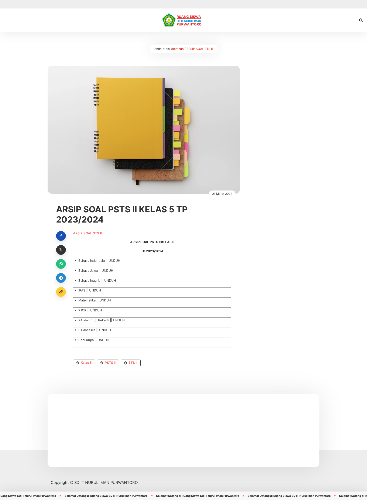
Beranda (178, 48)
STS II (132, 363)
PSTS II (110, 363)
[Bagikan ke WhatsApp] (61, 264)
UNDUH (114, 261)
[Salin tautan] (61, 292)
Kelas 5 (86, 363)
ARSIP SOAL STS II (199, 48)
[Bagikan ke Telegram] (61, 278)
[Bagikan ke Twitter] (61, 250)
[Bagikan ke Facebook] (61, 236)
